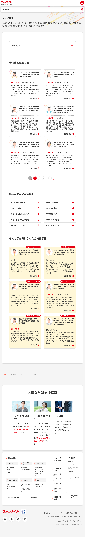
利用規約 (47, 513)
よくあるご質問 (57, 479)
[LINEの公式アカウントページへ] (11, 519)
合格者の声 (23, 374)
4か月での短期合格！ (19, 202)
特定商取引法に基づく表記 (74, 513)
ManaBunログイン (74, 496)
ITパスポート (38, 486)
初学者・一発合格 (52, 202)
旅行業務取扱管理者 (12, 487)
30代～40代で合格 (17, 225)
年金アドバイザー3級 (39, 474)
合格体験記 (33, 374)
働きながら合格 (51, 208)
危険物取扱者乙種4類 (25, 470)
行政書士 (5, 9)
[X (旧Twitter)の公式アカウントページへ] (24, 519)
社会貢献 (70, 461)
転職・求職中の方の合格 (20, 220)
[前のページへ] (30, 178)
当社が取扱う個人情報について (72, 516)
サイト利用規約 (57, 513)
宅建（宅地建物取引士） (25, 485)
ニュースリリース (73, 464)
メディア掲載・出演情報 (73, 468)
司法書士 (9, 472)
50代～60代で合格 (52, 225)
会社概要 (72, 458)
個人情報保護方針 (54, 516)
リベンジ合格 (16, 208)
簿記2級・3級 (38, 467)
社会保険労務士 (11, 467)
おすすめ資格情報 (13, 497)
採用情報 (70, 472)
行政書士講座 (13, 374)
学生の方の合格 (51, 214)
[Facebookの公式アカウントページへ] (18, 519)
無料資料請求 (57, 490)
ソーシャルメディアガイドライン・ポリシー (68, 521)
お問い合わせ (57, 483)
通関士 (8, 484)
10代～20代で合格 (52, 220)
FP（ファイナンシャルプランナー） (40, 470)
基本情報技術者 (39, 484)
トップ (4, 374)
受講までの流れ (57, 475)
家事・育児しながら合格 (20, 214)
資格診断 (34, 497)
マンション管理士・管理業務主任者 (25, 489)
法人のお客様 (74, 477)
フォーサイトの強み (57, 460)
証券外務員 (24, 467)
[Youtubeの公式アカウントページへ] (4, 519)
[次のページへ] (55, 178)
